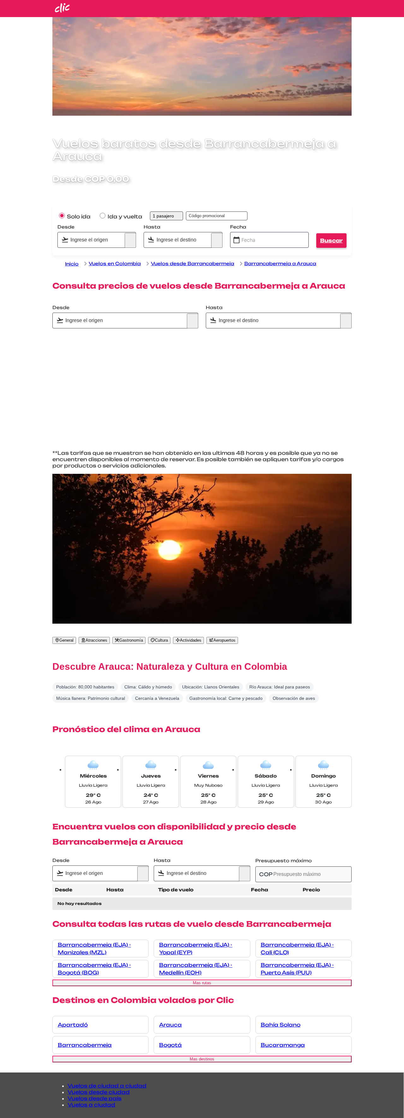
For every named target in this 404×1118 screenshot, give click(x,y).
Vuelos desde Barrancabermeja (192, 263)
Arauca (170, 1025)
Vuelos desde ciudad (99, 1092)
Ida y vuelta (124, 216)
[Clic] (62, 11)
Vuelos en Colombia (115, 263)
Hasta (152, 226)
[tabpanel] (202, 682)
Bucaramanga (283, 1045)
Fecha (238, 226)
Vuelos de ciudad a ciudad (107, 1086)
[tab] (64, 640)
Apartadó (73, 1025)
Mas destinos (202, 1059)
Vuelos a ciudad (91, 1105)
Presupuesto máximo (283, 860)
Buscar (331, 240)
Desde (65, 226)
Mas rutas (202, 983)
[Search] (130, 240)
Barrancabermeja (85, 1045)
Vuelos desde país (95, 1098)
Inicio (72, 263)
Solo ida (78, 216)
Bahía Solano (280, 1025)
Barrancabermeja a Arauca (280, 263)
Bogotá (170, 1045)
